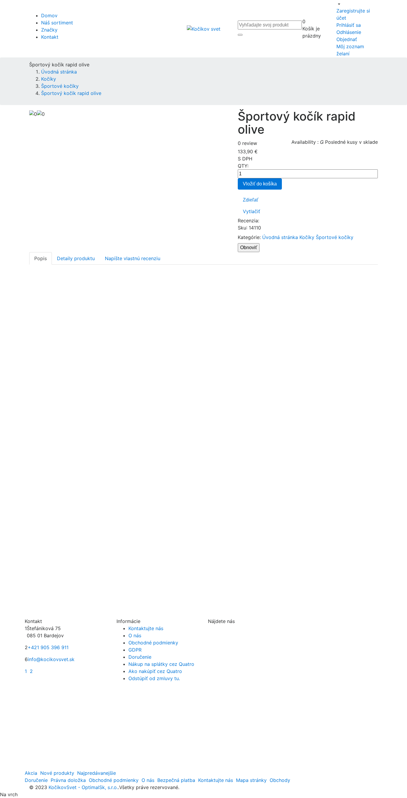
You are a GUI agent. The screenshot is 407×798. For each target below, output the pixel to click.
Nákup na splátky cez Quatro (161, 664)
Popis (40, 258)
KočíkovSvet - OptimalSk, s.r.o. (82, 787)
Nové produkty (57, 773)
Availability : (305, 142)
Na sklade (31, 598)
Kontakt (49, 37)
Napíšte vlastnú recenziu (132, 258)
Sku (242, 228)
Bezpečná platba (176, 780)
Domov (49, 15)
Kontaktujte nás (145, 628)
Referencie (32, 588)
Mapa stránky (251, 780)
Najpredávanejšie (96, 773)
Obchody (280, 780)
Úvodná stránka (280, 237)
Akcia (31, 773)
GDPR (135, 650)
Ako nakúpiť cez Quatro (155, 671)
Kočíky (306, 237)
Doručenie (139, 657)
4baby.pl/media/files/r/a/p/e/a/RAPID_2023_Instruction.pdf (90, 576)
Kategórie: (249, 237)
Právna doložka (68, 780)
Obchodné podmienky (153, 643)
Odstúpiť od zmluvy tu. (154, 678)
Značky (49, 30)
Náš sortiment (57, 23)
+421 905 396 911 (48, 647)
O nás (134, 635)
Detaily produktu (76, 258)
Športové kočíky (334, 237)
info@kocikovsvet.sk (51, 659)
